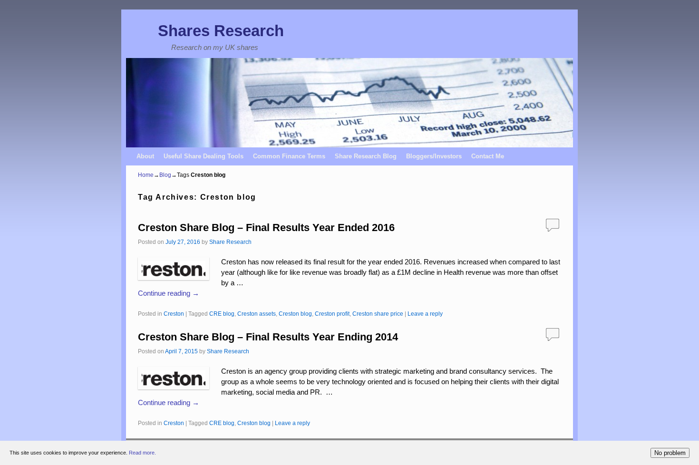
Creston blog (295, 313)
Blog (165, 175)
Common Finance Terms (289, 156)
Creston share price (377, 313)
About (145, 156)
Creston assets (256, 313)
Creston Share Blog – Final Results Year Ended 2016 (266, 227)
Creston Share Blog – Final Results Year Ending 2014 (268, 337)
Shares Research (221, 30)
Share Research (230, 242)
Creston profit (332, 313)
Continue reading (168, 293)
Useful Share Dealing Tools (203, 156)
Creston (174, 313)
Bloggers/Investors (434, 156)
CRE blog (221, 313)
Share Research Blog (366, 156)
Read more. (142, 452)
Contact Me (487, 156)
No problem (670, 452)
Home (146, 175)
